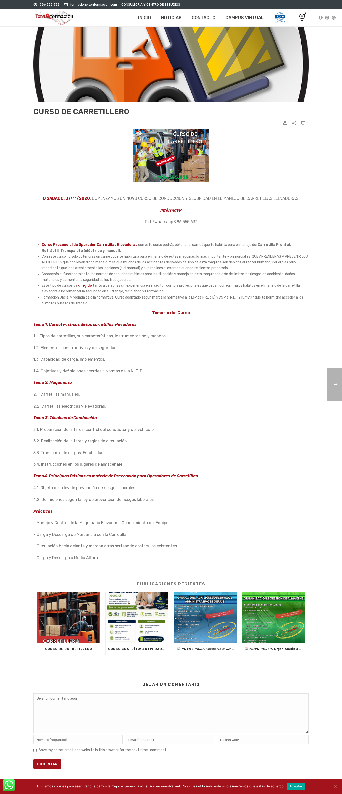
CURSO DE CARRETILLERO (68, 649)
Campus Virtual (244, 17)
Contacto (203, 17)
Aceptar (296, 786)
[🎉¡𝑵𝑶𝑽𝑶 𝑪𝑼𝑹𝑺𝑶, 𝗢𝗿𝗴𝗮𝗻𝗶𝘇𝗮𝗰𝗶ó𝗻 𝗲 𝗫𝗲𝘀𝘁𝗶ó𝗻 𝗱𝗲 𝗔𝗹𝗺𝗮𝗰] (273, 617)
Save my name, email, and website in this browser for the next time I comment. (103, 750)
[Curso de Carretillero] (171, 64)
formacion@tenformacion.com (93, 4)
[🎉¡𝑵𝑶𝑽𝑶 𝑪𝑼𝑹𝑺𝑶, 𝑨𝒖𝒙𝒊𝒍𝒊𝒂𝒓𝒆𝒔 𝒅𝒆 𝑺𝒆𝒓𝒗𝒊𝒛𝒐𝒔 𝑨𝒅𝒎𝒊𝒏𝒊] (205, 617)
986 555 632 (49, 4)
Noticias (171, 17)
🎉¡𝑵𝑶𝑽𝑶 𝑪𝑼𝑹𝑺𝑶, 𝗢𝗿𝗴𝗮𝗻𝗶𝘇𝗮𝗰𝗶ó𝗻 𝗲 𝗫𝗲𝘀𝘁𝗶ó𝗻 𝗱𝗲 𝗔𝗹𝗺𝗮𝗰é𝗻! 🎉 (275, 649)
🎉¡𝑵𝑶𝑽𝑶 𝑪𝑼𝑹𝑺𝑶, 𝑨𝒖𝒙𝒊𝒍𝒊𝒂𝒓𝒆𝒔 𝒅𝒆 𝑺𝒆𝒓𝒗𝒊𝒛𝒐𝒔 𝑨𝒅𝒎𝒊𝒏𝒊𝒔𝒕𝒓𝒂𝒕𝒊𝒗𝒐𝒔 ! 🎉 (206, 649)
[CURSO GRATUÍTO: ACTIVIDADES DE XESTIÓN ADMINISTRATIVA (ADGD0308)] (137, 617)
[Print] (285, 123)
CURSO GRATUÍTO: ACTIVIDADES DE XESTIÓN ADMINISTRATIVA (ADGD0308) (138, 649)
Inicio (144, 17)
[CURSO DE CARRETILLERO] (68, 617)
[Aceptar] (335, 786)
